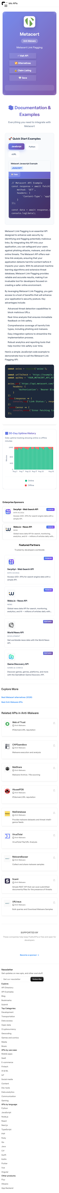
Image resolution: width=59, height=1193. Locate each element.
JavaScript (16, 146)
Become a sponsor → (29, 955)
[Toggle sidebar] (6, 6)
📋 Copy (14, 174)
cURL (14, 154)
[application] (29, 460)
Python (32, 147)
